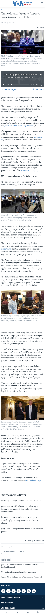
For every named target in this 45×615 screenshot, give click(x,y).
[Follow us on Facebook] (3, 591)
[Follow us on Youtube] (13, 591)
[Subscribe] (34, 591)
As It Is (4, 10)
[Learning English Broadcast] (27, 612)
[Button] (40, 27)
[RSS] (24, 591)
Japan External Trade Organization (18, 126)
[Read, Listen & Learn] (7, 612)
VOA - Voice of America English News (20, 77)
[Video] (17, 612)
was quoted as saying (29, 171)
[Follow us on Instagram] (18, 591)
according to (6, 249)
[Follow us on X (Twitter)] (8, 591)
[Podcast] (29, 591)
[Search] (38, 612)
